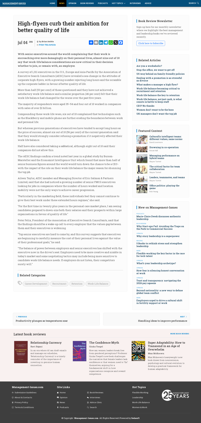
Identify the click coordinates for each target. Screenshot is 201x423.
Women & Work (139, 407)
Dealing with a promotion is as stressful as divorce (159, 79)
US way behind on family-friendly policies (160, 73)
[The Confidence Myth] (81, 359)
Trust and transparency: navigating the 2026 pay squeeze (158, 282)
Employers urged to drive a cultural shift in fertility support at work (159, 301)
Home (52, 3)
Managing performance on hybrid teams (164, 157)
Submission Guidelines (25, 392)
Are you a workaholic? (149, 65)
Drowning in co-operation (164, 147)
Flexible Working (140, 392)
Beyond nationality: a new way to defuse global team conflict (159, 291)
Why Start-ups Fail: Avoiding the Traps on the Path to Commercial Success (160, 227)
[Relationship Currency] (22, 355)
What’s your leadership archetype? (156, 263)
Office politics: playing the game (164, 187)
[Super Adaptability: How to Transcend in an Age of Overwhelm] (140, 357)
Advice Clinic (96, 402)
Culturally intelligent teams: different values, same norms (165, 137)
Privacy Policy (21, 402)
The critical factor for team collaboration (164, 168)
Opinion (72, 3)
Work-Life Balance (98, 283)
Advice (148, 3)
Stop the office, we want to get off (155, 69)
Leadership (137, 397)
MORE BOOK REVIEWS (179, 334)
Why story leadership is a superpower (158, 236)
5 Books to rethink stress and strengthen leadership (159, 244)
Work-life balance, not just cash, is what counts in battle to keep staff (159, 100)
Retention (77, 283)
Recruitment (59, 283)
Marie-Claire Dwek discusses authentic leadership (158, 217)
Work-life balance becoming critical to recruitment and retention (158, 90)
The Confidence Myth (104, 342)
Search (93, 407)
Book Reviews (87, 3)
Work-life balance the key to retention (158, 95)
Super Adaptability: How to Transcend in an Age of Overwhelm (166, 346)
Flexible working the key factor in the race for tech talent (160, 254)
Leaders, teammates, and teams (167, 177)
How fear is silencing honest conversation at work (160, 272)
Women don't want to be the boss (155, 109)
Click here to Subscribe (150, 43)
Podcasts (103, 3)
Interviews (135, 3)
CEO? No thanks (145, 105)
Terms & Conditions (24, 407)
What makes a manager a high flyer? (157, 84)
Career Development (36, 283)
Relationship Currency (46, 342)
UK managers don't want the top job (156, 113)
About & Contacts (23, 397)
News (61, 3)
